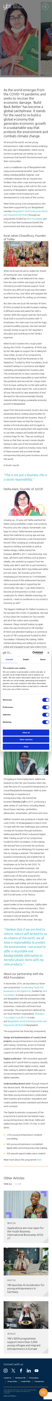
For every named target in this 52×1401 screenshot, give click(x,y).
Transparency (39, 1381)
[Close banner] (48, 653)
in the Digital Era (22, 991)
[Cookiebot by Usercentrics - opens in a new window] (32, 652)
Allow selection (26, 740)
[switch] (45, 707)
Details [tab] (26, 659)
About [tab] (42, 659)
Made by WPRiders (10, 1396)
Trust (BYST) (21, 1017)
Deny (26, 747)
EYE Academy (33, 1378)
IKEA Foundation (34, 219)
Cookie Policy (25, 1381)
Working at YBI (20, 1378)
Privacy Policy (12, 1381)
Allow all (26, 733)
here (39, 1159)
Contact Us (7, 1378)
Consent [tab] (9, 659)
